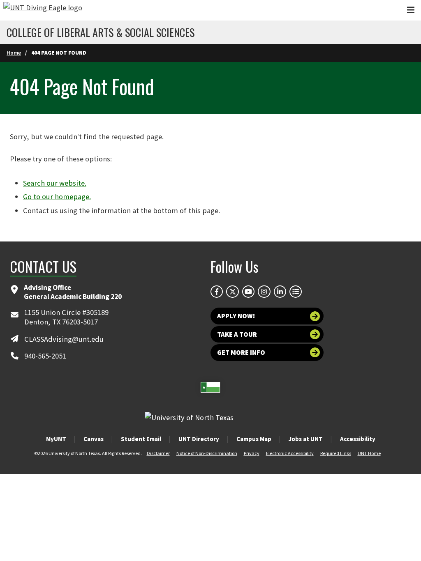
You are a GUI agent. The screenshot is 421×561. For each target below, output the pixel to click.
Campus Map (253, 439)
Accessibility (357, 439)
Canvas (93, 439)
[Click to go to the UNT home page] (42, 10)
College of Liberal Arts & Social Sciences (100, 32)
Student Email (141, 439)
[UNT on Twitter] (232, 291)
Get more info (241, 352)
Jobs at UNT (306, 439)
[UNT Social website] (295, 291)
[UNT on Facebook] (216, 291)
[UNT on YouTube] (248, 291)
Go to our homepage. (57, 196)
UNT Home (369, 453)
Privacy (251, 453)
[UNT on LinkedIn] (280, 291)
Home (14, 52)
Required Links (335, 453)
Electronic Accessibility (290, 453)
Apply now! (236, 316)
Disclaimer (158, 453)
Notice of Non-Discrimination (206, 453)
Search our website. (54, 183)
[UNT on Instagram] (264, 291)
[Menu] (410, 10)
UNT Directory (198, 439)
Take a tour (237, 334)
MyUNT (56, 439)
